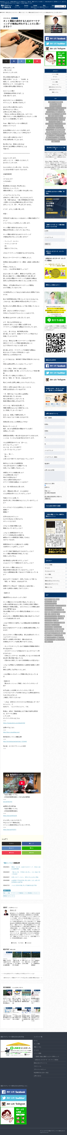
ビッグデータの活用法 (60, 123)
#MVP (59, 104)
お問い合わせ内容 (49, 470)
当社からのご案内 (49, 483)
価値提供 (63, 129)
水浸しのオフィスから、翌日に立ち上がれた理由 (24, 877)
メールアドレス (49, 237)
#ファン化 (61, 110)
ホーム (36, 1040)
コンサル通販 (62, 117)
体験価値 (57, 129)
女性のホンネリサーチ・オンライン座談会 (46, 1059)
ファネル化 (51, 125)
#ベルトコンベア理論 (51, 112)
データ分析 (62, 119)
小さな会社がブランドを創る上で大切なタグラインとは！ (19, 973)
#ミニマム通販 (61, 112)
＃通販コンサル (55, 141)
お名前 (46, 230)
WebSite (15, 943)
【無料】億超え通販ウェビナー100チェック (47, 1056)
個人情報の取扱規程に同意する (53, 496)
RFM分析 (57, 116)
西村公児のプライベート (44, 6)
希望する (47, 487)
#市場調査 (48, 114)
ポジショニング (60, 127)
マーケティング (50, 129)
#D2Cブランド (53, 104)
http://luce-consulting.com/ (11, 732)
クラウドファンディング (51, 117)
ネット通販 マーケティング (11, 893)
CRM (64, 114)
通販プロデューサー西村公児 (56, 1130)
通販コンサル (8, 863)
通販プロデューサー (9, 896)
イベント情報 (53, 6)
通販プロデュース (61, 139)
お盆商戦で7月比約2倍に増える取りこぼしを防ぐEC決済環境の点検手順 (25, 881)
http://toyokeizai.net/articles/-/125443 (15, 741)
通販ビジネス (61, 137)
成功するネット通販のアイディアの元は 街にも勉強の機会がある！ (22, 977)
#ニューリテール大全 (61, 108)
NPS (53, 116)
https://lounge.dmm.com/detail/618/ (14, 723)
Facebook (29, 943)
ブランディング (51, 127)
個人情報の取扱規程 (50, 493)
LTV (49, 116)
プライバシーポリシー (40, 1069)
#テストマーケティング (55, 106)
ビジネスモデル (49, 123)
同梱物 (48, 131)
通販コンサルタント (34, 893)
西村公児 (13, 910)
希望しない (48, 491)
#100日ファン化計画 (53, 102)
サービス (26, 6)
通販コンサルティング (51, 137)
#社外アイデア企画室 (57, 114)
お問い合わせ (62, 6)
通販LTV (63, 133)
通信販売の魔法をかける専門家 (53, 133)
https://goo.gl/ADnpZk (10, 815)
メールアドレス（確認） (51, 457)
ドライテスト (52, 121)
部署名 (46, 424)
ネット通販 (55, 81)
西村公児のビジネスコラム (35, 6)
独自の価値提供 (60, 131)
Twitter (21, 943)
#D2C (61, 102)
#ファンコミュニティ (52, 110)
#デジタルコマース (49, 108)
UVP (61, 116)
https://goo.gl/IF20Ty (9, 829)
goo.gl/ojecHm (7, 801)
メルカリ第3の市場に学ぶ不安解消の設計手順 (24, 885)
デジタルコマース (55, 79)
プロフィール (17, 6)
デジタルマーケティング (52, 119)
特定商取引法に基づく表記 (41, 1072)
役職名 (46, 431)
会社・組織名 (48, 417)
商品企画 (53, 131)
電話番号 (47, 463)
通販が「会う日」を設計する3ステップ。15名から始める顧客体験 (25, 868)
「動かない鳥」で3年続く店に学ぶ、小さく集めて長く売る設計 (25, 873)
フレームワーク (58, 125)
